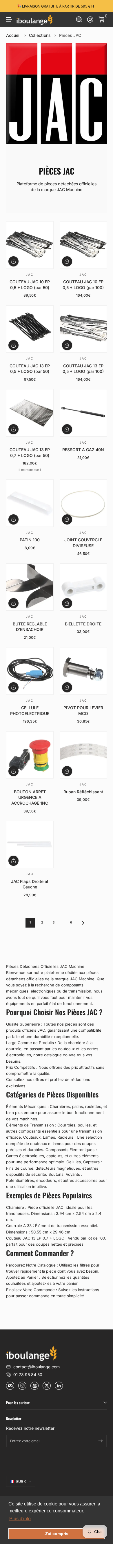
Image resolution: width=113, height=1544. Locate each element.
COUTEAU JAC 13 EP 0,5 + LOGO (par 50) (30, 368)
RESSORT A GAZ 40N (83, 449)
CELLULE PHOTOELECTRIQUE (29, 710)
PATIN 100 (30, 539)
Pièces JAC (70, 35)
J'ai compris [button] (56, 1533)
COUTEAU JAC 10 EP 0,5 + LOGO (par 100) (83, 284)
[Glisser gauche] (10, 6)
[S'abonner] (100, 1441)
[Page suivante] (83, 923)
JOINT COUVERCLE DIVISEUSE (83, 542)
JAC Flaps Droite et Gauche (29, 884)
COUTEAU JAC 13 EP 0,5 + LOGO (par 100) (83, 368)
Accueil (13, 35)
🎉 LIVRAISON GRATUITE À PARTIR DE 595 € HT (56, 6)
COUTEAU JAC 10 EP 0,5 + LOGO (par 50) (30, 284)
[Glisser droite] (103, 6)
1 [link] (30, 922)
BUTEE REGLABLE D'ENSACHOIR (30, 626)
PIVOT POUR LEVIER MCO (83, 710)
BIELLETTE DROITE (83, 623)
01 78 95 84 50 (27, 1374)
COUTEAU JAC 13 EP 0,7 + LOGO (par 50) (30, 452)
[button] (79, 19)
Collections (40, 35)
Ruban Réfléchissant (83, 791)
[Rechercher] (79, 19)
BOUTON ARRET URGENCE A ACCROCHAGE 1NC (29, 797)
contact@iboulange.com (36, 1366)
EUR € (21, 1481)
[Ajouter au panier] (13, 261)
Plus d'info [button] (20, 1518)
